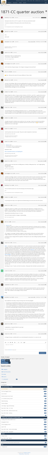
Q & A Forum (24, 393)
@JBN (6, 246)
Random (24, 415)
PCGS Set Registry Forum (24, 391)
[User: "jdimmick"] (2, 31)
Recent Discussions (7, 371)
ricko (6, 71)
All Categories (4, 384)
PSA (31, 0)
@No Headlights (8, 254)
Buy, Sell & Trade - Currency (24, 413)
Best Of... (24, 2)
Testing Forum (24, 446)
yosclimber (7, 297)
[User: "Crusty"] (2, 107)
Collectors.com (37, 0)
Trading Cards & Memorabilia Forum (24, 419)
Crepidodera (7, 284)
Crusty (6, 107)
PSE (33, 0)
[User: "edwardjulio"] (2, 41)
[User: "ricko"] (2, 71)
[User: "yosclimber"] (2, 297)
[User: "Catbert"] (2, 128)
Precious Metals (24, 403)
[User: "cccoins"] (2, 271)
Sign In (46, 2)
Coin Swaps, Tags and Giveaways (24, 405)
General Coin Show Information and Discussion (24, 442)
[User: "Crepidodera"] (2, 284)
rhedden (6, 91)
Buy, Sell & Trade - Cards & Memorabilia (24, 429)
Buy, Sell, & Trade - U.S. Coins (24, 408)
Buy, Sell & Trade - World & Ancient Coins (24, 410)
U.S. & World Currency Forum (24, 398)
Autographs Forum (24, 422)
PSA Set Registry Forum (24, 424)
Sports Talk (24, 426)
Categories (9, 2)
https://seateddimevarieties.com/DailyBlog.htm (14, 151)
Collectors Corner (23, 0)
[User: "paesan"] (2, 52)
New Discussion (5, 362)
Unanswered (10, 379)
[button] (46, 11)
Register (7, 360)
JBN (5, 221)
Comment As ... (42, 352)
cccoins (6, 270)
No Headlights (7, 63)
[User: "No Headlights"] (2, 63)
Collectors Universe (27, 452)
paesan (6, 52)
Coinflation (45, 0)
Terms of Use (26, 453)
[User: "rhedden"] (2, 92)
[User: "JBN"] (2, 222)
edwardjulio (7, 41)
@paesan (8, 144)
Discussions (15, 2)
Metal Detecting (24, 401)
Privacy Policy (21, 453)
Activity (20, 2)
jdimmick (6, 31)
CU (42, 0)
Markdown (10, 349)
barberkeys (7, 17)
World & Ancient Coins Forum (24, 396)
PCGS (28, 0)
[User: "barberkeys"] (2, 17)
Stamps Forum (24, 435)
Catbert (6, 128)
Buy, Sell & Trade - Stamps (24, 438)
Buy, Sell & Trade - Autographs (24, 431)
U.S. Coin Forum (44, 17)
